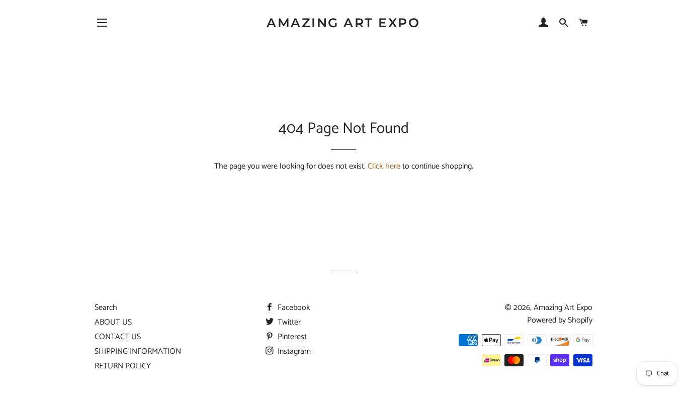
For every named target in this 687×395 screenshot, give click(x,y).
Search (106, 307)
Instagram (293, 351)
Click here (384, 166)
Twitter (288, 322)
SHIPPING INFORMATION (138, 351)
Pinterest (291, 337)
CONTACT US (118, 337)
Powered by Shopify (559, 320)
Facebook (293, 307)
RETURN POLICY (123, 366)
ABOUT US (113, 322)
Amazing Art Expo (343, 22)
